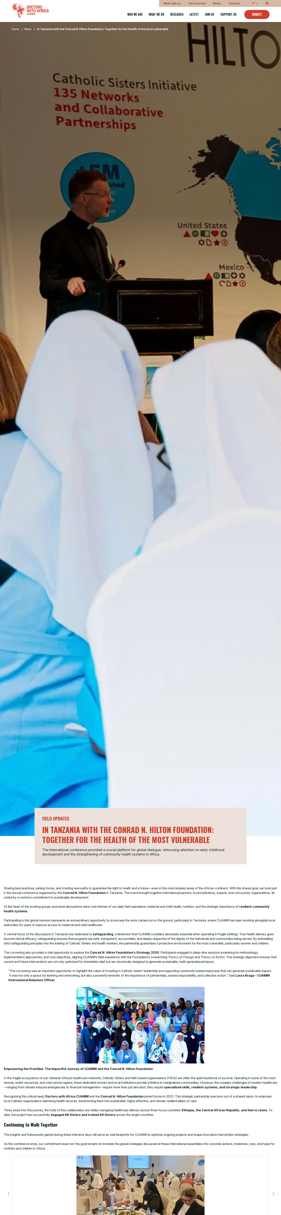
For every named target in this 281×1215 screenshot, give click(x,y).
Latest (194, 14)
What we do (156, 14)
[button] (8, 1194)
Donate (257, 14)
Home (15, 29)
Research (176, 14)
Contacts (234, 3)
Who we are (135, 14)
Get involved (196, 3)
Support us (228, 14)
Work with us (172, 3)
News (217, 3)
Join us (209, 14)
